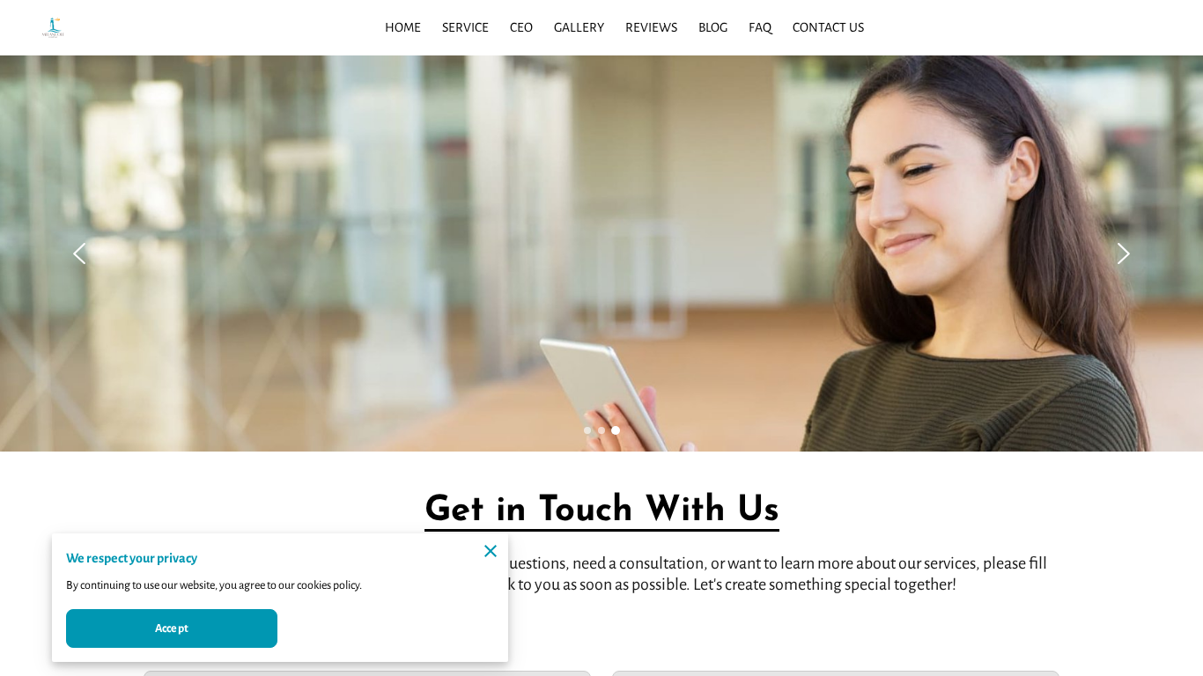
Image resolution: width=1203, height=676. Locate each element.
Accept (171, 628)
